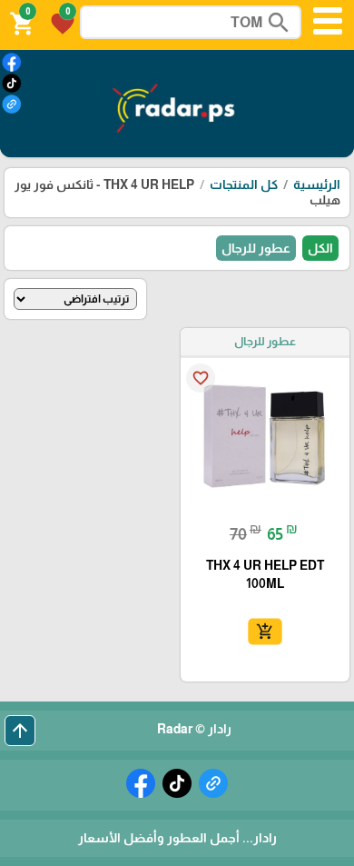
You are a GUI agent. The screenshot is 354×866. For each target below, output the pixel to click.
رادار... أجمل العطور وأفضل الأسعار (177, 838)
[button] (60, 21)
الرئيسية (316, 184)
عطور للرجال (255, 248)
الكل (320, 248)
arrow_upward (20, 731)
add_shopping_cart (265, 631)
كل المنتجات (244, 184)
